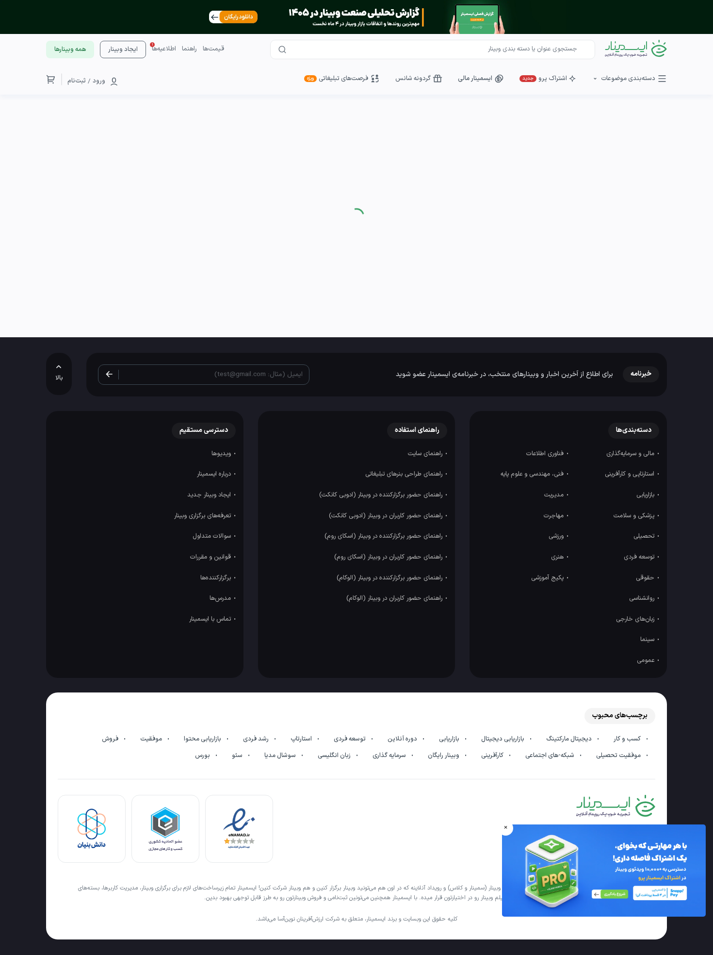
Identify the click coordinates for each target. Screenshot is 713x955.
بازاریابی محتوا (203, 739)
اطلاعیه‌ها (164, 49)
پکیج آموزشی (548, 578)
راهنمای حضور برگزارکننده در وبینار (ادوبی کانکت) (381, 495)
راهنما (189, 49)
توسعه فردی (640, 557)
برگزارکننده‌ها (216, 578)
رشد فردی (256, 739)
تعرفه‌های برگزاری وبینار (203, 516)
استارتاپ (302, 739)
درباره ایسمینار (215, 474)
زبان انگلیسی (335, 755)
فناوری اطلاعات (546, 454)
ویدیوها (222, 454)
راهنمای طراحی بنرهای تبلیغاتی (404, 474)
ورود (99, 81)
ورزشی (557, 536)
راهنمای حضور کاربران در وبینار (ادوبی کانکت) (386, 516)
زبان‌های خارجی (636, 619)
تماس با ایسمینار (211, 619)
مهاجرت (555, 516)
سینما (648, 639)
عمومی (646, 660)
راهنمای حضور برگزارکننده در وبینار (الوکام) (390, 578)
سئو (238, 755)
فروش (111, 739)
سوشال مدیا (280, 755)
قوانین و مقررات (211, 557)
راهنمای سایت (426, 454)
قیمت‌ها (213, 49)
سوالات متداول (213, 536)
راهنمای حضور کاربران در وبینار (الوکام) (395, 598)
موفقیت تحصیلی (619, 755)
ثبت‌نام (76, 81)
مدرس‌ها (221, 598)
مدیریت (555, 495)
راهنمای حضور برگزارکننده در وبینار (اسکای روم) (384, 536)
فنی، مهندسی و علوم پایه (533, 474)
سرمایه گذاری (390, 755)
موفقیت (151, 739)
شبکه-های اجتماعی (550, 755)
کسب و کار (628, 739)
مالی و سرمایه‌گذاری (631, 454)
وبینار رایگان (444, 755)
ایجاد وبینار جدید (210, 495)
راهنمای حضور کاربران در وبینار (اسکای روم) (389, 557)
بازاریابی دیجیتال (503, 739)
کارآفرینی (493, 755)
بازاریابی (646, 495)
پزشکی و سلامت (635, 516)
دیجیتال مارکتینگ (569, 739)
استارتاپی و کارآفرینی (630, 474)
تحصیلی (644, 536)
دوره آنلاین (403, 739)
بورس (203, 755)
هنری (558, 557)
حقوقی (646, 578)
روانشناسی (642, 598)
